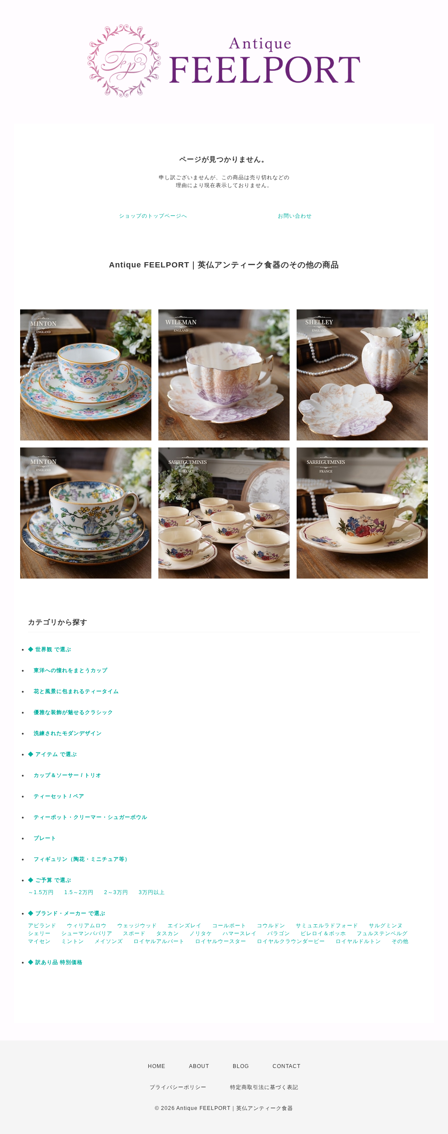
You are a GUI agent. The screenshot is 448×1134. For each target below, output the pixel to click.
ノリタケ (200, 933)
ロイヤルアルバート (159, 941)
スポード (134, 933)
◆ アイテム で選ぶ (52, 754)
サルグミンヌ (386, 925)
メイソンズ (108, 941)
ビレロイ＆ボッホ (323, 933)
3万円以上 (152, 892)
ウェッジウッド (137, 925)
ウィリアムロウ (87, 925)
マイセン (39, 941)
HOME (156, 1066)
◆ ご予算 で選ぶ (49, 880)
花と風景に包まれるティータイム (73, 691)
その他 (400, 941)
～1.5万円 (41, 892)
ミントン (72, 941)
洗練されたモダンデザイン (65, 733)
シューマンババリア (86, 933)
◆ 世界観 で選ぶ (49, 649)
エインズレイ (185, 925)
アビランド (42, 925)
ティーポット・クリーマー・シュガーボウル (87, 817)
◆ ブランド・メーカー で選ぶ (66, 913)
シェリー (39, 933)
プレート (42, 838)
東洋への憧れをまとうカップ (68, 670)
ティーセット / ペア (56, 796)
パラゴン (278, 933)
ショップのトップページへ (153, 216)
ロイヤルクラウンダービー (291, 941)
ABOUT (199, 1066)
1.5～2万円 (79, 892)
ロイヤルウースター (220, 941)
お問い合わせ (295, 216)
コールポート (229, 925)
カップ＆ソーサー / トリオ (65, 775)
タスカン (167, 933)
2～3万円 (116, 892)
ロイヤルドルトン (358, 941)
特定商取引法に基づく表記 (264, 1087)
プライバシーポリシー (178, 1087)
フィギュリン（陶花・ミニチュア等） (79, 859)
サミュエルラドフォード (327, 925)
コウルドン (271, 925)
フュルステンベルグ (382, 933)
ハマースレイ (240, 933)
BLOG (241, 1066)
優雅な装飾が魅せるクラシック (70, 712)
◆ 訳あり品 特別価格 (55, 962)
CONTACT (287, 1066)
